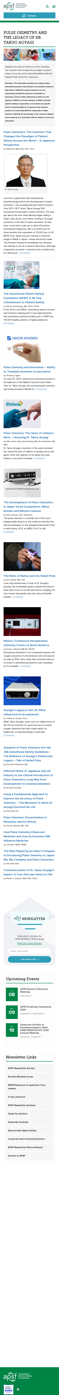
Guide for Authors (17, 1114)
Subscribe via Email (18, 1122)
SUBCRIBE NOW (28, 959)
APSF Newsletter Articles (21, 1068)
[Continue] (25, 253)
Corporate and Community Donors (26, 1139)
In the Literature (16, 1097)
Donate (32, 16)
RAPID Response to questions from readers (27, 1087)
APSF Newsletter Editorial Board (25, 1147)
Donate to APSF (16, 1156)
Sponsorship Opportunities (22, 1130)
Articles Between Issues (20, 1077)
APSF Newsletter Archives (22, 1105)
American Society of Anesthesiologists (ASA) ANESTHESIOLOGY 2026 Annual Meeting (34, 1028)
